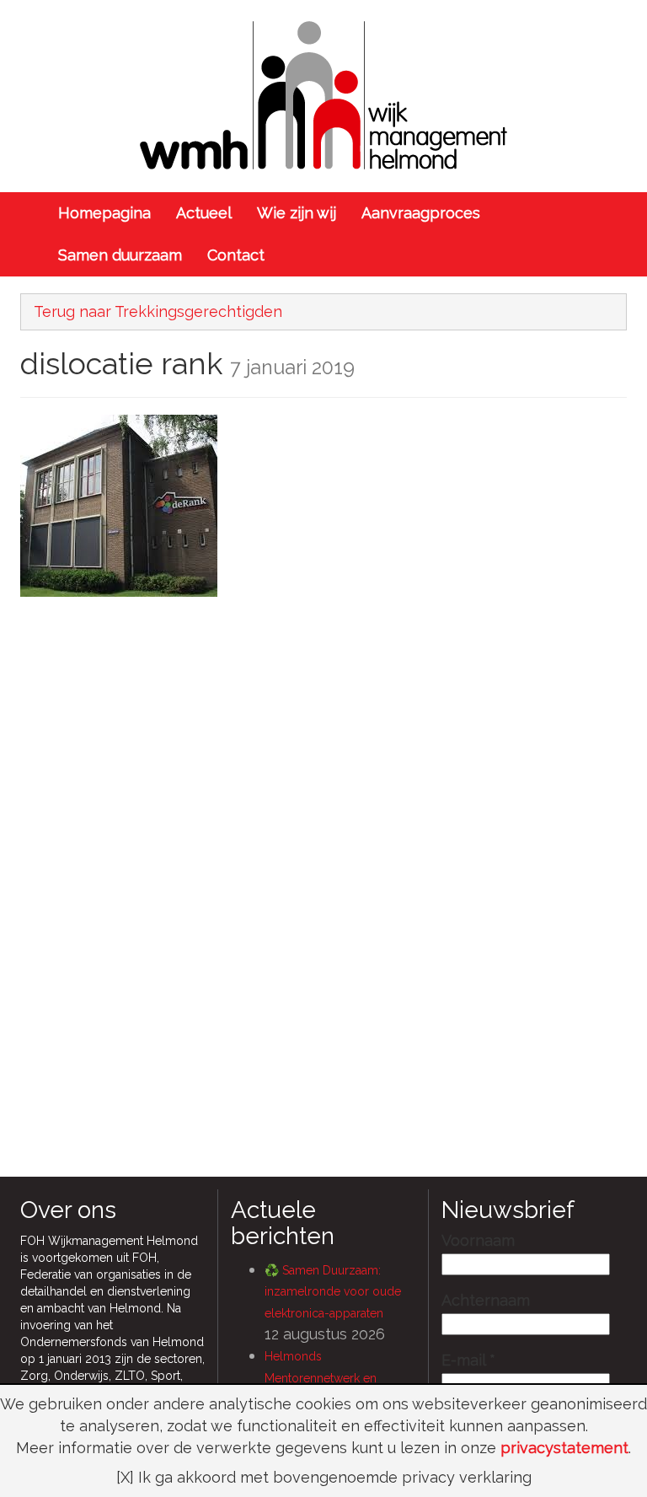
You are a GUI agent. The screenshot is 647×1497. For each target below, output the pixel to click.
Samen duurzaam (120, 255)
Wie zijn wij (296, 213)
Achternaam (485, 1300)
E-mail (468, 1360)
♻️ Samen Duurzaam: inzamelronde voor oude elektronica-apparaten (333, 1292)
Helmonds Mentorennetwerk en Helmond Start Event (321, 1377)
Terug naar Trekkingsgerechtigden (158, 311)
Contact (236, 255)
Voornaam (478, 1240)
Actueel (204, 213)
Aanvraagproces (420, 213)
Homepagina (104, 213)
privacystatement (564, 1448)
